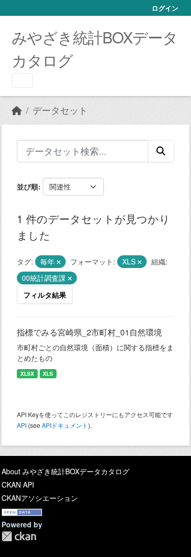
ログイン (165, 8)
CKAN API (18, 484)
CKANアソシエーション (40, 498)
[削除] (59, 262)
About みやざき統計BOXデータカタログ (65, 471)
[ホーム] (17, 110)
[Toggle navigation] (22, 80)
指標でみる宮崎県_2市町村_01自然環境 (89, 332)
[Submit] (161, 151)
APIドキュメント (65, 425)
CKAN (19, 536)
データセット (60, 110)
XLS (48, 373)
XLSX (27, 373)
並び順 (27, 186)
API (21, 425)
